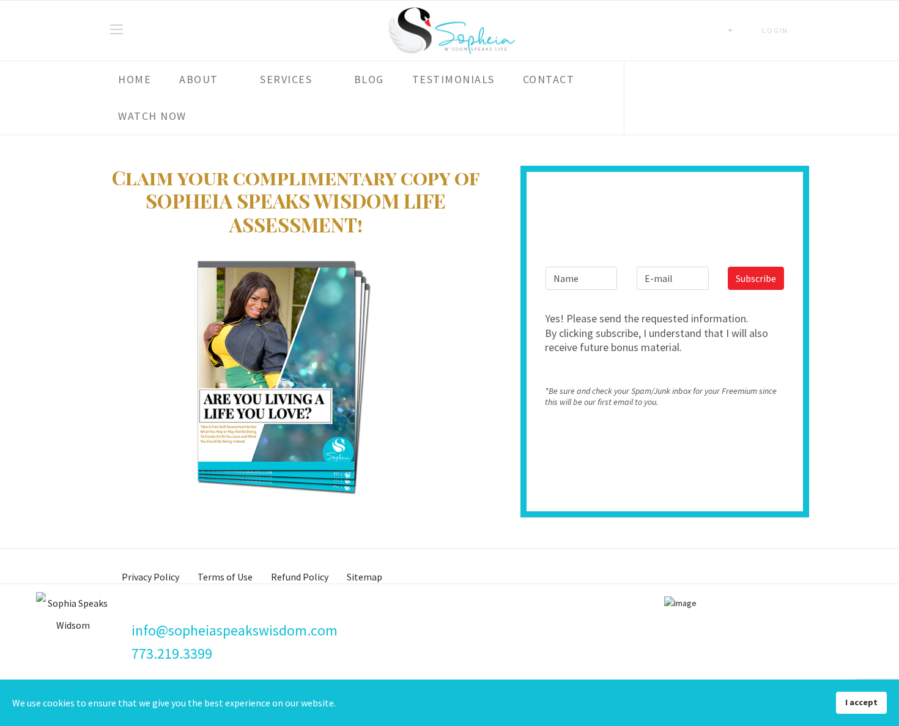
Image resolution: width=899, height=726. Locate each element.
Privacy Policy (150, 577)
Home (134, 79)
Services (286, 79)
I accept (861, 702)
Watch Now (152, 116)
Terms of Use (225, 577)
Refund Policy (299, 577)
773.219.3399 (171, 653)
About (198, 79)
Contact (549, 79)
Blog (369, 79)
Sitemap (364, 577)
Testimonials (453, 79)
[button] (770, 30)
